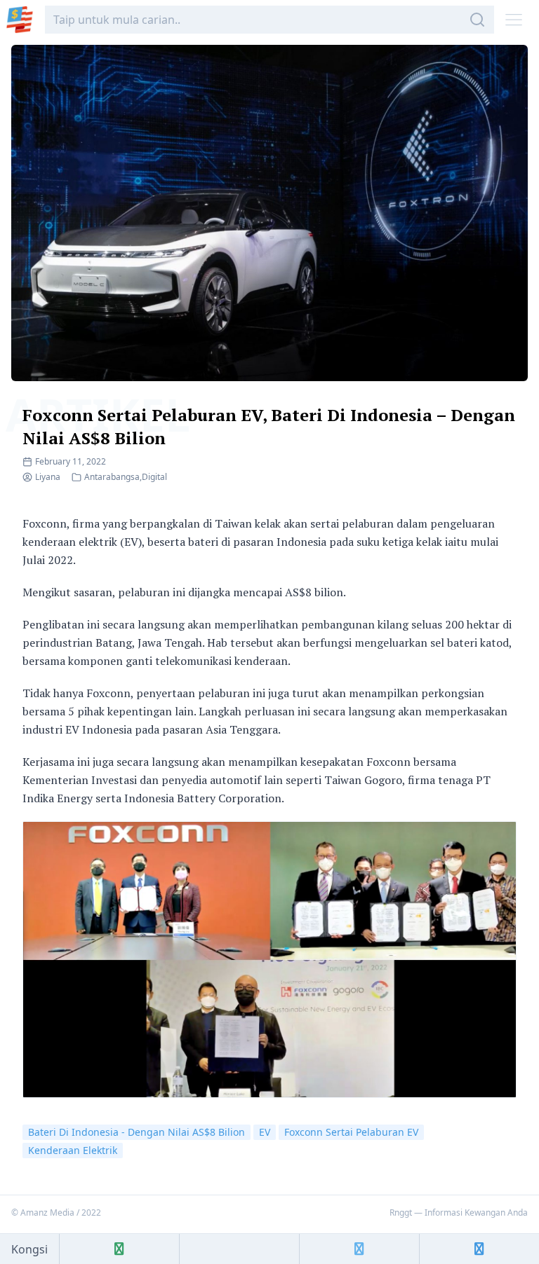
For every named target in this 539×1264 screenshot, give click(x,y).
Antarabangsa (112, 477)
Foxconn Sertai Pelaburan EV (351, 1132)
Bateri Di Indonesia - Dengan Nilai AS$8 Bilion (136, 1132)
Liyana (47, 477)
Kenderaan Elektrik (72, 1150)
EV (264, 1132)
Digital (154, 477)
